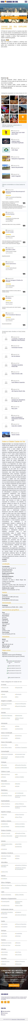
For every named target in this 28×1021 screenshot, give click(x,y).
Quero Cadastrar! (14, 985)
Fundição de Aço (5, 905)
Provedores (4, 878)
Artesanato (4, 723)
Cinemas (4, 776)
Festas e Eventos (6, 830)
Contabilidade (19, 933)
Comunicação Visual (20, 754)
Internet (3, 875)
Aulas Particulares (6, 783)
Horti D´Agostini (16, 176)
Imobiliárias (22, 111)
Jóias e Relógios (6, 882)
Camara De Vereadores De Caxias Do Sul (18, 400)
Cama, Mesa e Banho (7, 747)
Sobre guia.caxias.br (6, 1011)
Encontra (15, 17)
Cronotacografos (5, 901)
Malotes (17, 858)
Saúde (3, 921)
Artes (17, 744)
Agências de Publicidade (7, 754)
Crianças (3, 762)
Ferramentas (5, 738)
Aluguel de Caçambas (21, 706)
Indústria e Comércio (7, 853)
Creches (4, 786)
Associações (4, 924)
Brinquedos (4, 765)
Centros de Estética (20, 823)
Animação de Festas (20, 833)
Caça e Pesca (19, 817)
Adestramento (19, 715)
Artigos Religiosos (20, 803)
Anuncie (3, 1014)
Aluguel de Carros (6, 708)
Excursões (18, 945)
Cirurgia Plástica (5, 826)
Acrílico (3, 726)
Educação (4, 781)
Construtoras (19, 735)
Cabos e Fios (5, 871)
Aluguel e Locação (6, 700)
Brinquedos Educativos (21, 765)
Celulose (18, 855)
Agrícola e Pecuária (6, 855)
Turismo (3, 940)
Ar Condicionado (19, 793)
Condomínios (19, 846)
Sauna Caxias (15, 434)
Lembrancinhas (19, 728)
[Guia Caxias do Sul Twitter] (5, 1002)
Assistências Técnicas (7, 795)
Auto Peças (18, 952)
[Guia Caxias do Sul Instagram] (8, 1002)
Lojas (2, 892)
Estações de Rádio (20, 756)
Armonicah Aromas (16, 347)
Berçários (18, 783)
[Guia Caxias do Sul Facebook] (2, 1002)
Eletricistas (18, 936)
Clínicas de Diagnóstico (21, 924)
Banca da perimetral (17, 167)
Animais (3, 712)
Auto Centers (5, 952)
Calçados (4, 963)
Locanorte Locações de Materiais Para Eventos (18, 339)
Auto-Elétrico (5, 954)
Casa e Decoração (6, 742)
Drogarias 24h (19, 687)
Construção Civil (5, 735)
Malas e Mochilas (20, 894)
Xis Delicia (8, 298)
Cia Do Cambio (10, 232)
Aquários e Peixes (6, 718)
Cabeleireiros (5, 823)
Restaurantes (14, 120)
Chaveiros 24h (5, 687)
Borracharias (19, 954)
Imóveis (3, 841)
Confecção (4, 933)
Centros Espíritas (6, 806)
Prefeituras (5, 120)
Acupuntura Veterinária (7, 715)
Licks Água (14, 150)
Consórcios (4, 849)
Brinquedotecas (5, 767)
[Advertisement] (14, 62)
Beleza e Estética (23, 101)
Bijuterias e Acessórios (7, 885)
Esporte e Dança (6, 811)
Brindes (17, 726)
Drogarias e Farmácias (21, 926)
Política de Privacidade (21, 1019)
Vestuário (3, 958)
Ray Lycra (14, 408)
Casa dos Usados (16, 426)
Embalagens (4, 728)
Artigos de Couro (5, 961)
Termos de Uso (14, 1019)
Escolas (17, 786)
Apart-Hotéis (18, 844)
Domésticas (4, 936)
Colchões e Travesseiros (21, 747)
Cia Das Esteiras (10, 214)
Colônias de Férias (6, 945)
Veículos (3, 949)
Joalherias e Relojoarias (21, 885)
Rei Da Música (15, 356)
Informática (4, 862)
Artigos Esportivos (20, 814)
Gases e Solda (19, 905)
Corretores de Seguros (21, 914)
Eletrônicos (4, 790)
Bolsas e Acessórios (20, 961)
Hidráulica (18, 738)
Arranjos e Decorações (7, 835)
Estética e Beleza (6, 821)
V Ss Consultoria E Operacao (13, 314)
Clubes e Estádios (20, 776)
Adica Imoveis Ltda (16, 373)
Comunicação (5, 751)
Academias (5, 101)
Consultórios (4, 926)
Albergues (18, 942)
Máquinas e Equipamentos (8, 898)
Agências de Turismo (6, 942)
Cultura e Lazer (5, 771)
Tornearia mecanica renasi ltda (17, 365)
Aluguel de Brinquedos (21, 703)
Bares (5, 111)
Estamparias (18, 963)
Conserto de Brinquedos (21, 767)
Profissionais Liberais (7, 909)
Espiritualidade (5, 801)
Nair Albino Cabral (10, 249)
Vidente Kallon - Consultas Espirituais (17, 142)
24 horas (3, 684)
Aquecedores (5, 793)
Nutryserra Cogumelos (17, 158)
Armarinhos (4, 744)
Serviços (3, 930)
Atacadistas (4, 696)
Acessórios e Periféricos (21, 865)
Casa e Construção (6, 732)
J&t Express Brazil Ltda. (18, 391)
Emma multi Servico (11, 263)
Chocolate (4, 858)
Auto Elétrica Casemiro (18, 382)
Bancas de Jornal (6, 774)
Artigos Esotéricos (6, 803)
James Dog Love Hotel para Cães (18, 133)
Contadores (18, 912)
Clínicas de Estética (20, 826)
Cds (17, 774)
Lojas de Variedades (6, 894)
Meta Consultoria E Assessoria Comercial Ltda (17, 419)
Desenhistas (4, 917)
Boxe (3, 817)
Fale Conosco (5, 1013)
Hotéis (14, 111)
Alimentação (14, 101)
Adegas (3, 694)
